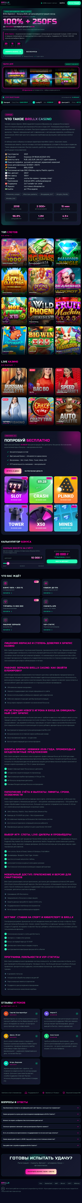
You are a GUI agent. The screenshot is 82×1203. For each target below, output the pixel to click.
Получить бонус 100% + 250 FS (41, 1172)
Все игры (5, 236)
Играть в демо (13, 471)
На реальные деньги (33, 471)
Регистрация (74, 3)
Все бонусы (31, 52)
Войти (62, 3)
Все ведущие (7, 365)
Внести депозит (62, 561)
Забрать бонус (11, 52)
